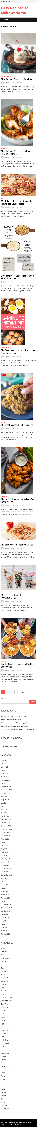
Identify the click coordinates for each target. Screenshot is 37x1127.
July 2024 (4, 842)
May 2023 (4, 888)
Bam (19, 1124)
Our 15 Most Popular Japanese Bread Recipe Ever (17, 729)
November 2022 (6, 908)
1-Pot (3, 948)
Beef (2, 968)
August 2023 (5, 878)
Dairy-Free (4, 1004)
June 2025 (4, 806)
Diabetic (4, 1014)
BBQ (2, 965)
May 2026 (4, 770)
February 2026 (6, 780)
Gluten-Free (5, 1030)
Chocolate (4, 991)
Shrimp (3, 1096)
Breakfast (4, 978)
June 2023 (4, 885)
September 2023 (6, 875)
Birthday (4, 971)
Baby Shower (5, 958)
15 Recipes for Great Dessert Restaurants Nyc (13, 596)
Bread (3, 974)
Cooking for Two (6, 76)
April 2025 (4, 813)
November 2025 (6, 790)
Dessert (3, 592)
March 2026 (5, 777)
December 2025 (6, 787)
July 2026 (4, 764)
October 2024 (5, 832)
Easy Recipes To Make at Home (15, 10)
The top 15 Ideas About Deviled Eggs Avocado (16, 723)
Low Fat (3, 1060)
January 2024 (5, 862)
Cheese (3, 984)
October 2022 (5, 911)
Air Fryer (4, 148)
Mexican (4, 1063)
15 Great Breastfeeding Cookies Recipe (18, 425)
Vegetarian (4, 1105)
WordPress (11, 1124)
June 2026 (4, 767)
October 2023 (5, 872)
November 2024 (6, 829)
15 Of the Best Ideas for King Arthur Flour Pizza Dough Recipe (17, 202)
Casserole (4, 981)
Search (3, 698)
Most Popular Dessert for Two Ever (16, 79)
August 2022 (5, 918)
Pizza (2, 198)
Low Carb (4, 1056)
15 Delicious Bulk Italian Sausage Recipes (15, 726)
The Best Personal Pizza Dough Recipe (18, 544)
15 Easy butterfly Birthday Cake (11, 720)
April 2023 (4, 891)
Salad (3, 1089)
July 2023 (4, 882)
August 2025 (5, 800)
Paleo (3, 1073)
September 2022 (6, 914)
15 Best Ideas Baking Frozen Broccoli (13, 716)
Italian (3, 1046)
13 (17, 692)
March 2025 (5, 816)
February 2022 (6, 934)
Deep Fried (4, 1007)
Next (23, 692)
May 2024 (4, 849)
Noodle (3, 1069)
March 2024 (5, 855)
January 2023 (5, 901)
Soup (2, 1099)
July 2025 (4, 803)
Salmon (3, 1092)
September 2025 (6, 796)
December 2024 (6, 826)
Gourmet (4, 1033)
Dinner (3, 1017)
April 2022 (4, 927)
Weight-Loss (5, 273)
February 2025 (6, 819)
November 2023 (6, 868)
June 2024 (4, 846)
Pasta (3, 1076)
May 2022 (4, 924)
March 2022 (5, 931)
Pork (2, 1083)
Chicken (3, 661)
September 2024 (6, 836)
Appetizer (4, 955)
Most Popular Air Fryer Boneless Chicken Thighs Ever (15, 152)
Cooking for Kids (6, 997)
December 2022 (6, 904)
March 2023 (5, 895)
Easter (3, 1020)
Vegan (3, 1102)
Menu (6, 20)
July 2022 (4, 921)
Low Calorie (5, 1053)
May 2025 (4, 810)
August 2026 (5, 760)
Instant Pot (5, 347)
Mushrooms (5, 1066)
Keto (2, 1050)
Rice (2, 1086)
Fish (2, 1027)
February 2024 (6, 859)
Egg (2, 1024)
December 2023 (6, 865)
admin (7, 82)
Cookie (3, 422)
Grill (2, 1037)
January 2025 (5, 823)
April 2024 (4, 852)
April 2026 (4, 773)
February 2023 (6, 898)
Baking (3, 961)
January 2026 (5, 783)
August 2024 (5, 839)
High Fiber (4, 1040)
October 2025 (5, 793)
